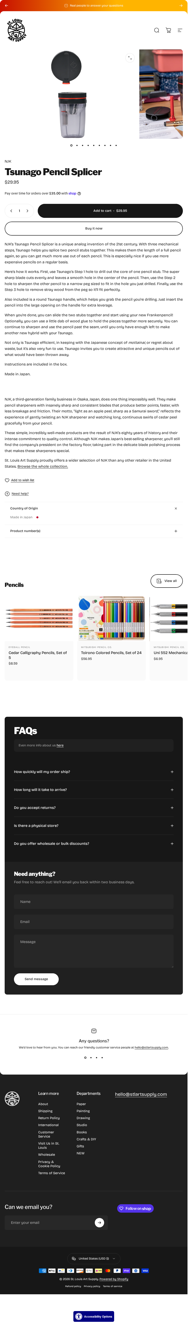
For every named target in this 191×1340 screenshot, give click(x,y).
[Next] (181, 5)
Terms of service (112, 1286)
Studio (82, 1125)
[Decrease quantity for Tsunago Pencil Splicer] (10, 211)
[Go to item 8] (110, 145)
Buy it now (93, 228)
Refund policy (73, 1286)
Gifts (80, 1146)
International (48, 1125)
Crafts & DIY (86, 1139)
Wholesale (46, 1154)
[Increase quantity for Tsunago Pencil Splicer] (28, 211)
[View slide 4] (102, 1058)
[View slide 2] (91, 1058)
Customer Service (46, 1134)
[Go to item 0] (71, 145)
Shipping (45, 1111)
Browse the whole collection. (42, 466)
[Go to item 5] (94, 145)
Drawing (83, 1118)
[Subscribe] (99, 1222)
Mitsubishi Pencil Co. (96, 647)
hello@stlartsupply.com (151, 1047)
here (60, 745)
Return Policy (49, 1118)
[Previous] (6, 5)
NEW (81, 1153)
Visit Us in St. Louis (48, 1145)
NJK (8, 161)
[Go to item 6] (99, 145)
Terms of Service (51, 1173)
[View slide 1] (85, 1058)
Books (82, 1132)
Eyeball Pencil (19, 647)
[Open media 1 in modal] (130, 58)
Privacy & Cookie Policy (49, 1164)
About (43, 1104)
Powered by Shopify (113, 1279)
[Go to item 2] (77, 145)
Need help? (20, 494)
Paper (81, 1104)
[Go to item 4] (88, 145)
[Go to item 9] (116, 145)
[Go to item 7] (105, 145)
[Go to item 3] (82, 145)
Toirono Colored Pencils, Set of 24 (111, 652)
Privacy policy (92, 1286)
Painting (83, 1111)
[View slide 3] (96, 1058)
